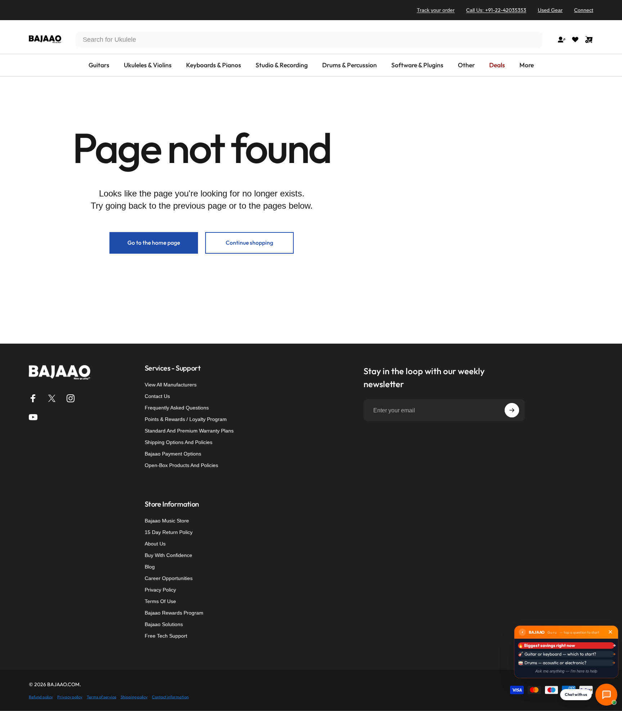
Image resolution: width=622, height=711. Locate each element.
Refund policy (41, 696)
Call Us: (496, 10)
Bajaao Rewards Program (174, 613)
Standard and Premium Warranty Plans (189, 431)
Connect (583, 10)
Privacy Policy (160, 590)
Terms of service (101, 696)
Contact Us (157, 396)
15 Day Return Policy (169, 532)
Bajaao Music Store (167, 521)
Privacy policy (69, 696)
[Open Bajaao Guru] (606, 695)
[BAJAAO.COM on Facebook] (33, 398)
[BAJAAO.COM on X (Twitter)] (52, 398)
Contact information (170, 696)
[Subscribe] (512, 410)
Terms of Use (160, 601)
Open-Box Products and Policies (181, 465)
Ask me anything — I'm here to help (566, 671)
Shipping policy (134, 696)
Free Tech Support (166, 636)
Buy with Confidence (168, 555)
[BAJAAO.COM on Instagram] (70, 398)
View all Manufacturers (171, 385)
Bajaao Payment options (173, 454)
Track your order (436, 10)
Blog (150, 567)
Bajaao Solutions (164, 624)
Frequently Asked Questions (177, 408)
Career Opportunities (169, 578)
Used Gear (550, 10)
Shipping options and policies (178, 442)
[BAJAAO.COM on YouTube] (33, 417)
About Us (155, 544)
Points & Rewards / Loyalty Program (186, 419)
